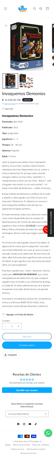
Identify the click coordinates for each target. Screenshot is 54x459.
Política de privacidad (21, 445)
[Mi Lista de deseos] (41, 9)
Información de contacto (36, 449)
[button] (5, 9)
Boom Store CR (24, 441)
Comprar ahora (27, 345)
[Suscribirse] (45, 414)
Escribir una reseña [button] (27, 390)
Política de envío (17, 449)
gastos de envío (10, 103)
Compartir (12, 355)
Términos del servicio (28, 453)
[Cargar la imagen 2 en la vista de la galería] (27, 81)
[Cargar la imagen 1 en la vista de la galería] (10, 81)
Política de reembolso (40, 445)
